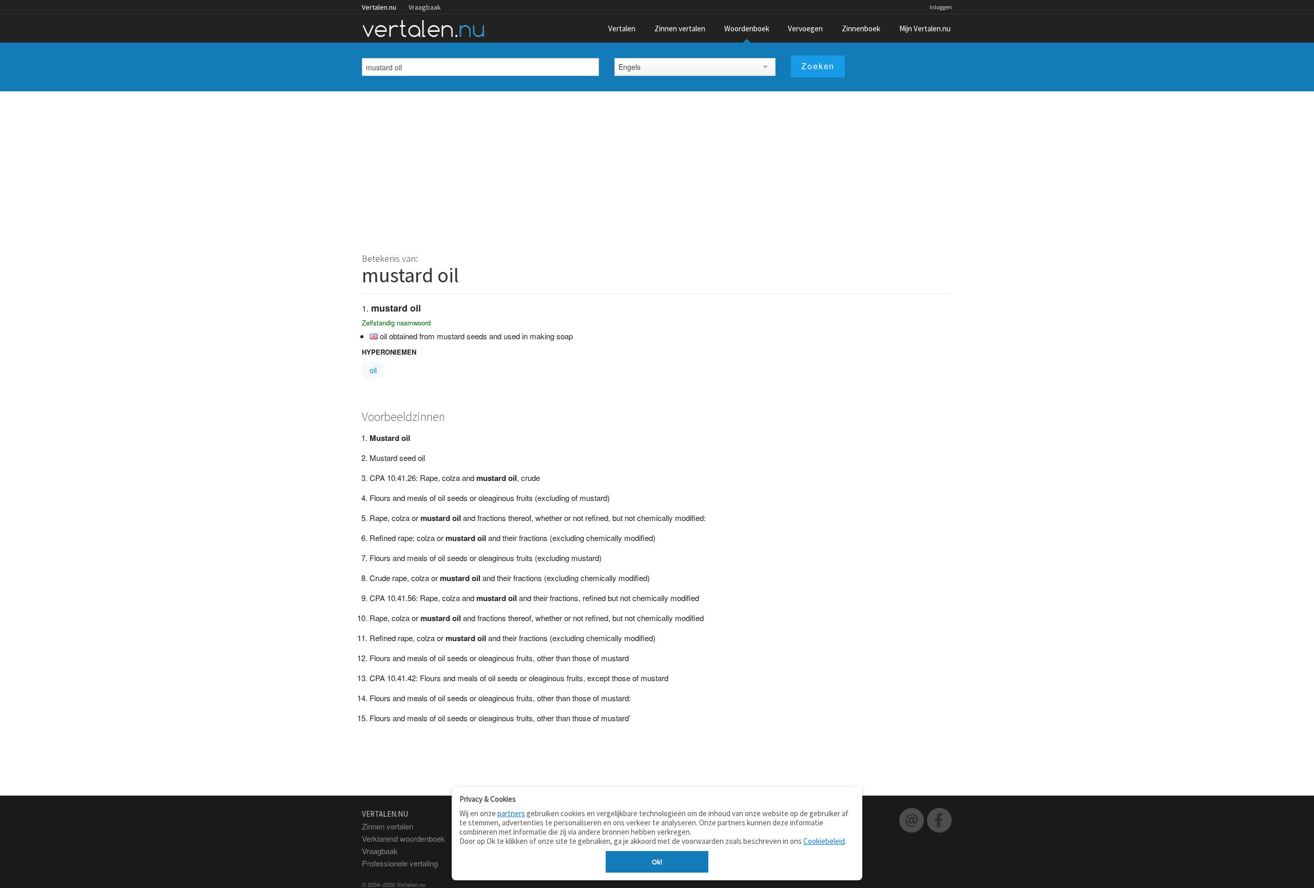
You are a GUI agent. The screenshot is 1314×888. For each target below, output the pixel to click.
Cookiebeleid (824, 841)
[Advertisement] (657, 168)
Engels (630, 67)
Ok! (657, 861)
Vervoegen (805, 28)
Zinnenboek (861, 28)
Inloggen (941, 7)
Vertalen (621, 28)
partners (511, 813)
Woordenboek (746, 28)
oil (373, 370)
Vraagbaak (425, 7)
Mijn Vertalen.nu (925, 28)
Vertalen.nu (379, 7)
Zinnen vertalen (679, 28)
